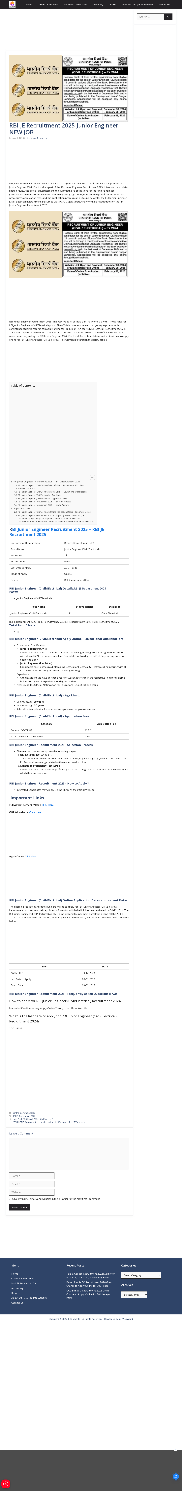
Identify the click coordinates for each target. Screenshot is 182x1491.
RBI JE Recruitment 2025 (24, 1116)
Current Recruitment (48, 4)
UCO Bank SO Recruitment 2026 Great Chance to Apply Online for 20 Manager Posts (88, 1294)
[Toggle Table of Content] (91, 477)
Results (112, 4)
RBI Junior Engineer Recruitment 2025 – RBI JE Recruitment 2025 (46, 481)
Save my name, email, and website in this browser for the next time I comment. (56, 1198)
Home (29, 4)
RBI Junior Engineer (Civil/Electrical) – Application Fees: (43, 498)
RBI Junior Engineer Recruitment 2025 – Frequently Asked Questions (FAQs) (52, 515)
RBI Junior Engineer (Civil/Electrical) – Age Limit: (40, 495)
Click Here (48, 805)
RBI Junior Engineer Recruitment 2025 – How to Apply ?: (43, 505)
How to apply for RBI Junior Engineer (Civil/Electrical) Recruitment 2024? (51, 518)
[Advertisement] (69, 30)
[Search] (168, 16)
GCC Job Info (74, 1318)
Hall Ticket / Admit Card (75, 4)
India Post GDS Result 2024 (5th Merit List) (33, 1119)
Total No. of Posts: (26, 488)
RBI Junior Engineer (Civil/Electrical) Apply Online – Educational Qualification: (53, 491)
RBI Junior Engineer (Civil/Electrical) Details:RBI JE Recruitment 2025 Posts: (52, 485)
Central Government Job (24, 1113)
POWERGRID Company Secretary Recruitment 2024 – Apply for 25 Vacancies (49, 1122)
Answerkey (97, 4)
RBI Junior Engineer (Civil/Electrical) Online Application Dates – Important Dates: (54, 512)
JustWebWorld (126, 1318)
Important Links (21, 508)
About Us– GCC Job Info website (137, 4)
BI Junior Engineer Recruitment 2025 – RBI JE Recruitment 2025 (56, 531)
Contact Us (164, 4)
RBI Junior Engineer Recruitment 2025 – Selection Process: (45, 501)
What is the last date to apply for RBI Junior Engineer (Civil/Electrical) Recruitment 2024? (58, 521)
